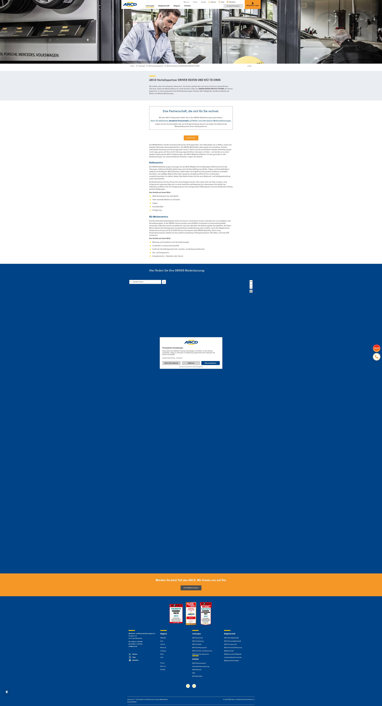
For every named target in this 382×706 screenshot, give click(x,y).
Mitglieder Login (252, 5)
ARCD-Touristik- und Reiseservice (202, 651)
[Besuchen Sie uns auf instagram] (194, 686)
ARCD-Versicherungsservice (200, 654)
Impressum (130, 699)
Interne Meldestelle (161, 699)
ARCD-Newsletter (197, 676)
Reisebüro (232, 2)
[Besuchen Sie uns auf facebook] (188, 686)
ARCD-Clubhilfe (196, 644)
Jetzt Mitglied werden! (191, 588)
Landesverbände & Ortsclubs (233, 657)
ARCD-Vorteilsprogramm (199, 647)
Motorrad (163, 647)
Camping (163, 651)
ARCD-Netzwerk (197, 669)
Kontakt (203, 2)
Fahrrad (162, 644)
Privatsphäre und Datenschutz (145, 699)
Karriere (213, 2)
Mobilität (163, 638)
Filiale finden (191, 138)
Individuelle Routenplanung (200, 666)
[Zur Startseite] (130, 4)
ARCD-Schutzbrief (197, 638)
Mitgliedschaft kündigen (231, 660)
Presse (195, 2)
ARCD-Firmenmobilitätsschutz (233, 647)
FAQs (193, 673)
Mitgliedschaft (164, 6)
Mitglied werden (229, 651)
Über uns (186, 2)
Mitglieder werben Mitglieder (233, 654)
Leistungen (150, 6)
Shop (222, 2)
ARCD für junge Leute (230, 644)
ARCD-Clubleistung (198, 641)
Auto (161, 641)
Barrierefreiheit (132, 702)
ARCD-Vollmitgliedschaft (231, 638)
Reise (162, 654)
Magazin (176, 6)
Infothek (187, 6)
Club (161, 657)
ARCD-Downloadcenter (199, 663)
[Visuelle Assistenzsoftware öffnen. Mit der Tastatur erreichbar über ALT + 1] (7, 692)
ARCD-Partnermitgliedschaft (232, 641)
